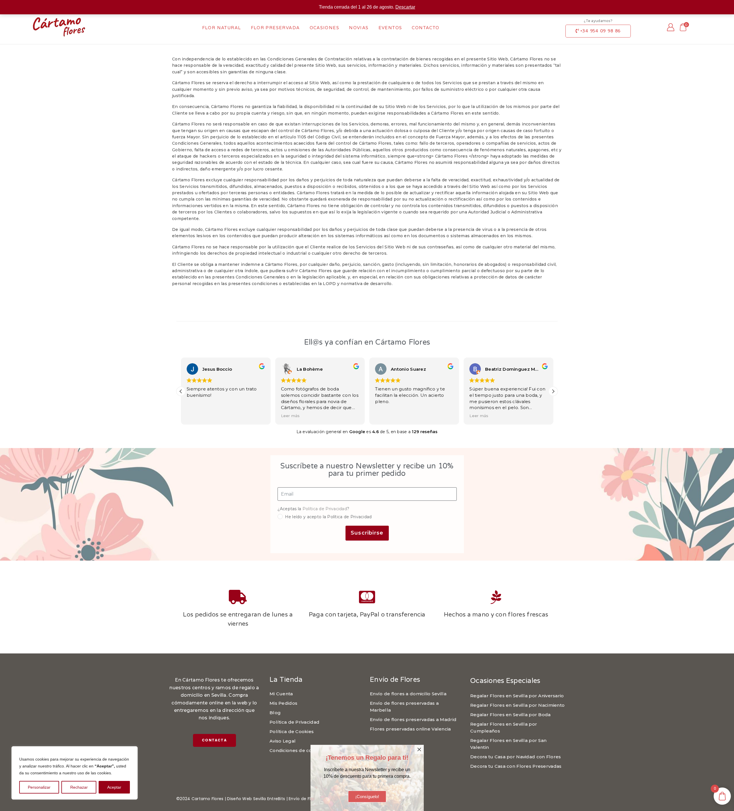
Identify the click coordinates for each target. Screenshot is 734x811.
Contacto (425, 27)
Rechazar (79, 787)
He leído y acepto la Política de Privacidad (328, 516)
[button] (553, 391)
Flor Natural (221, 27)
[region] (74, 773)
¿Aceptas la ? (314, 508)
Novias (358, 27)
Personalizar (39, 787)
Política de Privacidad (324, 508)
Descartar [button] (405, 7)
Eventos (390, 27)
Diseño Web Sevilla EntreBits (256, 799)
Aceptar (114, 787)
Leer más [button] (290, 415)
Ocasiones (324, 27)
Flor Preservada (275, 27)
